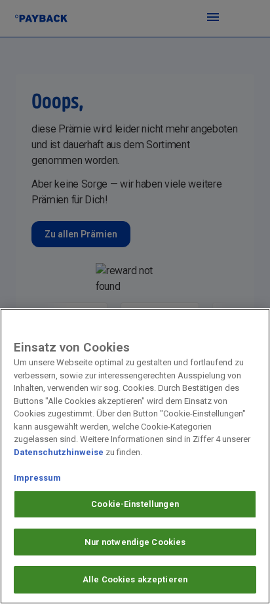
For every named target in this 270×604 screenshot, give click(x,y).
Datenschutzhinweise (59, 452)
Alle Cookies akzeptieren (135, 579)
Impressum (37, 478)
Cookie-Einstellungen (135, 504)
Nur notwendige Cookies (135, 542)
